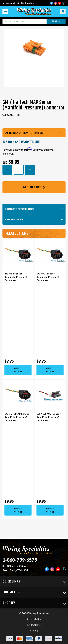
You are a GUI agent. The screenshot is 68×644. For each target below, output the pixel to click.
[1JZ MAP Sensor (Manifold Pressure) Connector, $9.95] (50, 254)
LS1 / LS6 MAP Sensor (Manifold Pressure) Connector (48, 417)
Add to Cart (32, 187)
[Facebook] (52, 3)
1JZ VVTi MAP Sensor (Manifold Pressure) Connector (16, 417)
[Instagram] (56, 3)
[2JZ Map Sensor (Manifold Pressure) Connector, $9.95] (18, 254)
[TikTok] (64, 3)
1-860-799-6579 (19, 560)
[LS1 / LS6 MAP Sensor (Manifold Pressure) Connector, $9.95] (50, 394)
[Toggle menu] (5, 11)
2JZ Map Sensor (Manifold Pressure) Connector (15, 277)
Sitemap (34, 630)
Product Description (19, 209)
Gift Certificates (25, 3)
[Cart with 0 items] (63, 11)
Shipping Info (14, 219)
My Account (8, 3)
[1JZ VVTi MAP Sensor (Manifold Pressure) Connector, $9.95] (18, 394)
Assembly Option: (24, 132)
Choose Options (18, 370)
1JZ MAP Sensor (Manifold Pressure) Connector (47, 277)
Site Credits (34, 624)
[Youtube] (60, 3)
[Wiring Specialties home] (27, 549)
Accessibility (34, 619)
